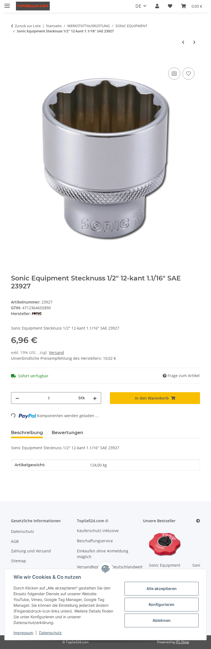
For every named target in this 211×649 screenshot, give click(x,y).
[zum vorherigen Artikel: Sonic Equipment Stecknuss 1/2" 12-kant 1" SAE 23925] (183, 42)
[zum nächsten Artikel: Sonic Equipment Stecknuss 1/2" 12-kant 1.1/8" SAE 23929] (194, 42)
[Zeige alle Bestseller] (198, 521)
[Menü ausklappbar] (7, 3)
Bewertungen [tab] (67, 432)
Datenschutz (50, 632)
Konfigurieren (161, 604)
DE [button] (138, 6)
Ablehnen (161, 620)
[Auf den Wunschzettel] (188, 74)
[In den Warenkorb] (15, 60)
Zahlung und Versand (31, 551)
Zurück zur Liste (28, 25)
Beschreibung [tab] (27, 432)
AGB (15, 541)
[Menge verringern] (17, 398)
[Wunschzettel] (170, 6)
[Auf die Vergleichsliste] (174, 74)
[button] (157, 6)
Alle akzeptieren (161, 588)
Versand (56, 352)
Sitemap (18, 560)
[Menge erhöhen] (95, 398)
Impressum (23, 632)
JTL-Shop (182, 642)
